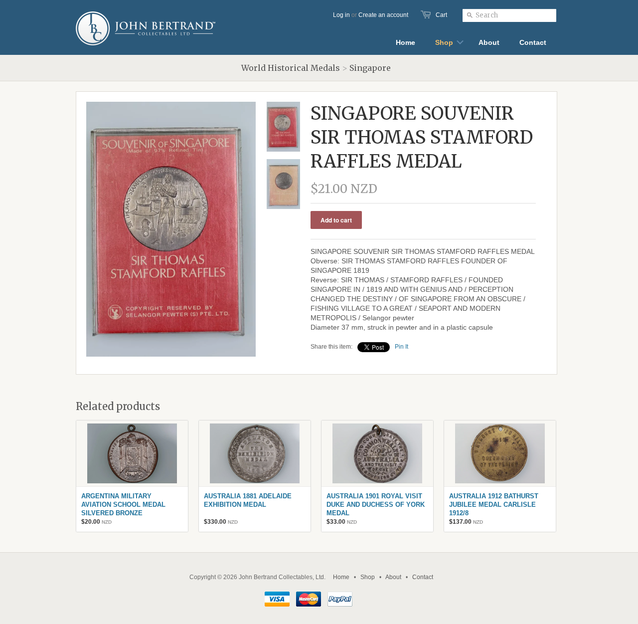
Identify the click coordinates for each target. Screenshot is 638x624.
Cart (441, 14)
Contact (422, 577)
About (393, 577)
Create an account (383, 14)
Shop (367, 577)
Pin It (401, 346)
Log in (341, 14)
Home (341, 577)
